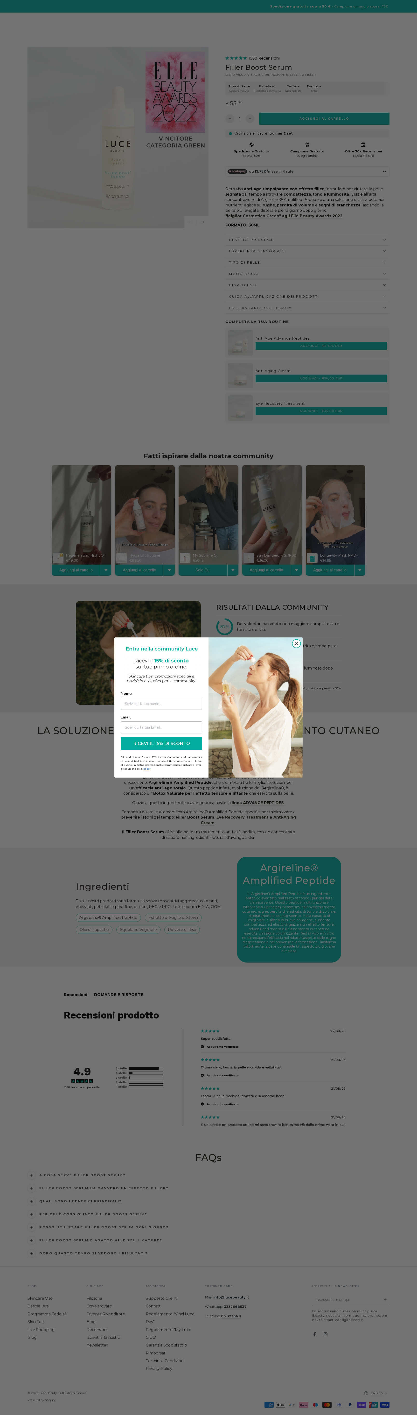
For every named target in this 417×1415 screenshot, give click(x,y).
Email (126, 717)
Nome (126, 693)
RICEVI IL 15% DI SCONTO (161, 743)
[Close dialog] (296, 643)
